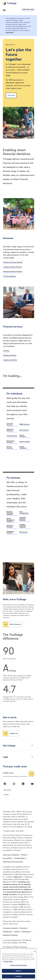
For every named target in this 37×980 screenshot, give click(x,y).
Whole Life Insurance (10, 430)
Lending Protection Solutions (12, 267)
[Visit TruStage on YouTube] (32, 784)
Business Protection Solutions (12, 271)
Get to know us (15, 624)
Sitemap (6, 794)
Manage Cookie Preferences (18, 965)
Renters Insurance (10, 447)
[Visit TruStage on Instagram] (14, 784)
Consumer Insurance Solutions (12, 262)
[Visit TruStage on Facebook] (5, 784)
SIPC (20, 877)
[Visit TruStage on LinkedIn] (23, 784)
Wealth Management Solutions (11, 520)
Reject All (18, 971)
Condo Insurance (12, 436)
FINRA (15, 877)
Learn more (11, 95)
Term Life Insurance (10, 424)
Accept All (18, 976)
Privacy (24, 855)
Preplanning (7, 931)
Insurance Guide (24, 441)
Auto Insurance (24, 430)
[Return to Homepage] (10, 3)
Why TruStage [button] (18, 745)
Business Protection (10, 935)
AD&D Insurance (24, 424)
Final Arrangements (9, 276)
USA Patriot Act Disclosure (13, 862)
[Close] (35, 951)
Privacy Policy (8, 961)
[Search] (31, 774)
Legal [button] (18, 757)
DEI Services (23, 532)
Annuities (6, 350)
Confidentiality (19, 858)
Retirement (26, 931)
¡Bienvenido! (7, 790)
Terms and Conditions (11, 855)
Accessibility (7, 858)
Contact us (14, 733)
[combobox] (15, 773)
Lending (17, 931)
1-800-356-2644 (28, 9)
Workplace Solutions (9, 355)
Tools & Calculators (23, 447)
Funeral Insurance (22, 436)
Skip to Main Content (6, 0)
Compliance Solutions (10, 360)
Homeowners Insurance (11, 441)
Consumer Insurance (10, 928)
